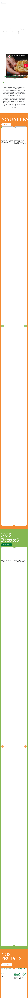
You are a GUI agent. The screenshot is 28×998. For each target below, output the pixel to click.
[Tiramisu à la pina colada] (7, 547)
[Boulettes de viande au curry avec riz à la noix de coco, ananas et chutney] (20, 547)
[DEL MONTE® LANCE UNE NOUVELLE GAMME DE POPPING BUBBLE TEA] (7, 127)
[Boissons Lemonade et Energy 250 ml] (20, 968)
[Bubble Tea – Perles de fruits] (7, 968)
